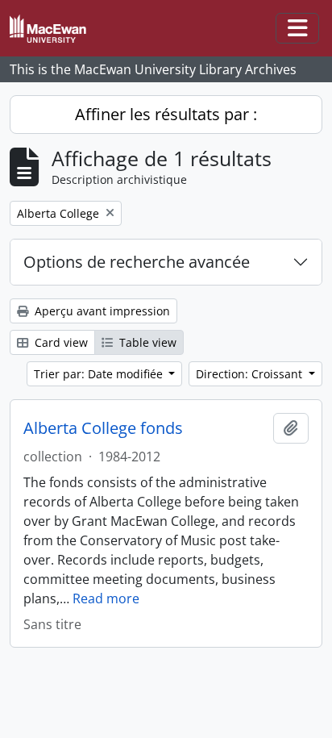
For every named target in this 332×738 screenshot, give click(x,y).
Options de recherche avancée (136, 262)
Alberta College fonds (103, 428)
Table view (146, 342)
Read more (106, 598)
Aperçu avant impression (100, 311)
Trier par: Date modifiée (100, 374)
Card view (59, 342)
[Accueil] (54, 28)
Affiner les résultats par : (166, 114)
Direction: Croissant (250, 374)
